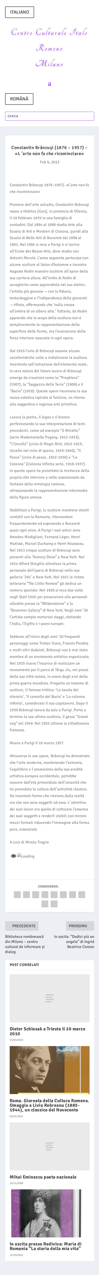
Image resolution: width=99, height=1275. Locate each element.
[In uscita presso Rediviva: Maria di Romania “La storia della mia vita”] (50, 1213)
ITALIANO (19, 12)
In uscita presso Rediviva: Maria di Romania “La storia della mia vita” (46, 1246)
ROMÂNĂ (19, 99)
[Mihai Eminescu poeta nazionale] (50, 1146)
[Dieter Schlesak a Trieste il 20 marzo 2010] (50, 998)
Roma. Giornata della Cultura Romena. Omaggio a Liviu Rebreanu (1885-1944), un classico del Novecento (49, 1105)
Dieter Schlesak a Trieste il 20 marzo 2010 (47, 1031)
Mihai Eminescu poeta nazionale (43, 1177)
